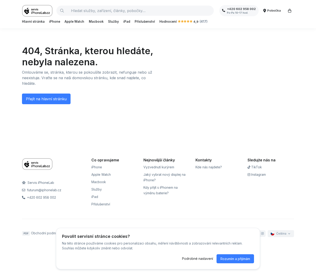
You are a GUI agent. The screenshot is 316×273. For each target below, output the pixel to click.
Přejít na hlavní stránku (46, 99)
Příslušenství (145, 21)
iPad (126, 21)
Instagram (258, 174)
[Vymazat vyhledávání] (210, 11)
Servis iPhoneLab (40, 183)
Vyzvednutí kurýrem (158, 167)
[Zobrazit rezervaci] (289, 10)
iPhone (54, 21)
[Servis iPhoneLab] (37, 11)
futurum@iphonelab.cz (43, 190)
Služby (113, 21)
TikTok (256, 167)
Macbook (96, 21)
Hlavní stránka (33, 21)
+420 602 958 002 (41, 197)
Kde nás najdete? (208, 167)
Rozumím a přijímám (235, 259)
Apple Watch (74, 21)
